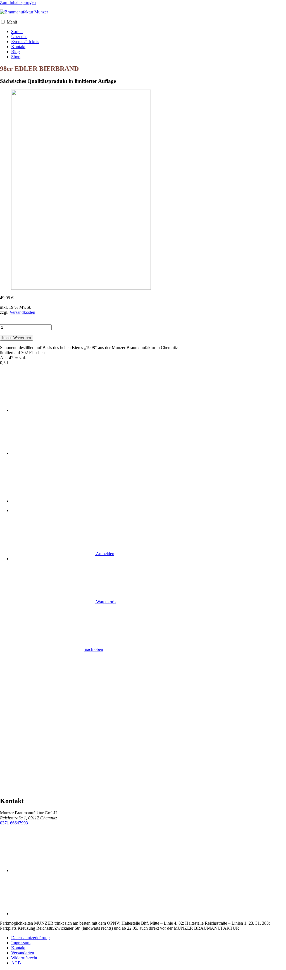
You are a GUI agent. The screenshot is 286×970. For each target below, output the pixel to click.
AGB (16, 962)
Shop (15, 56)
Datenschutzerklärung (30, 937)
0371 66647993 (14, 823)
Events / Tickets (25, 41)
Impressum (20, 942)
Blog (15, 51)
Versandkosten (22, 312)
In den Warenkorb (16, 338)
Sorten (17, 31)
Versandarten (22, 952)
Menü (12, 22)
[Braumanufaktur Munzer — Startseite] (24, 12)
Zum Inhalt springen (18, 2)
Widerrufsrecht (24, 957)
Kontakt (18, 46)
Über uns (19, 36)
